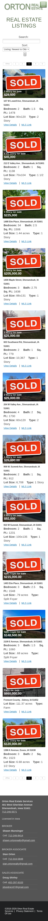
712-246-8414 (15, 835)
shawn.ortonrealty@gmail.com (19, 840)
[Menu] (43, 2)
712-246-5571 (9, 811)
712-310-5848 (15, 858)
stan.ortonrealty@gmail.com (18, 863)
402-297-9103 (15, 882)
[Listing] (24, 71)
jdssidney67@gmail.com (16, 887)
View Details (10, 124)
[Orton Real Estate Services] (24, 3)
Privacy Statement (24, 911)
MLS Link (26, 124)
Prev (8, 64)
